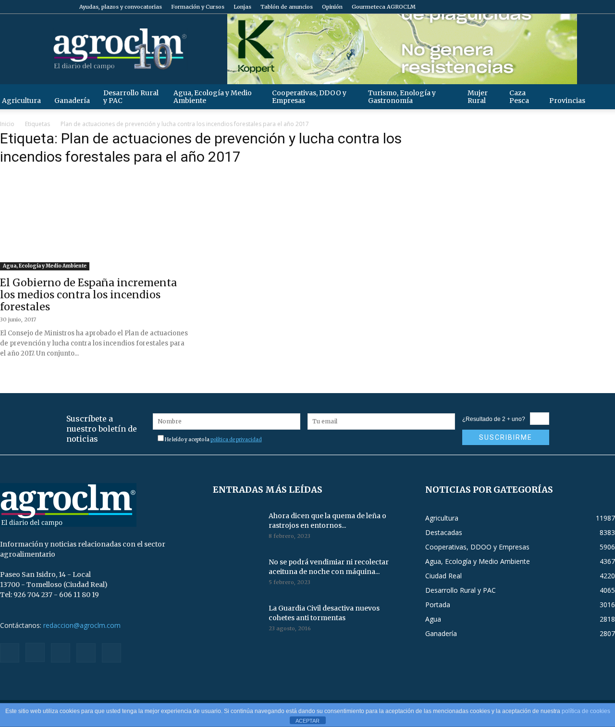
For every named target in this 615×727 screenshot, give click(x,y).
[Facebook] (544, 6)
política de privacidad (236, 439)
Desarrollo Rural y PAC (131, 97)
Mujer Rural (477, 97)
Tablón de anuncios (286, 6)
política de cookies (586, 711)
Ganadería (72, 100)
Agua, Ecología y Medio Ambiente (212, 97)
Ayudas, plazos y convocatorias (120, 6)
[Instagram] (560, 6)
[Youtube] (608, 6)
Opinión (332, 6)
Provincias (567, 100)
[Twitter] (592, 6)
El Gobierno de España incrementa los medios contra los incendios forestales (88, 294)
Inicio (7, 124)
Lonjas (242, 6)
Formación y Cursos (197, 6)
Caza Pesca (519, 97)
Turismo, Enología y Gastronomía (402, 97)
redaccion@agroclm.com (82, 625)
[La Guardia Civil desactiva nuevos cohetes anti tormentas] (237, 620)
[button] (603, 96)
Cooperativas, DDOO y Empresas (309, 97)
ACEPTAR (307, 721)
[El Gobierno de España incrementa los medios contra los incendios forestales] (95, 222)
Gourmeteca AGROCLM (384, 6)
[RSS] (576, 6)
